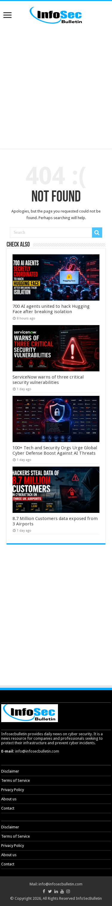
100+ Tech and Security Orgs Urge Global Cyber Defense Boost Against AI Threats (55, 450)
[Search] (97, 232)
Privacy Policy (12, 789)
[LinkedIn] (55, 891)
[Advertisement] (56, 87)
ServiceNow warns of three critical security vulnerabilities (48, 379)
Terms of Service (15, 780)
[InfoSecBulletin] (56, 14)
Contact (7, 808)
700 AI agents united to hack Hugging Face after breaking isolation (51, 309)
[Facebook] (44, 891)
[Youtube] (62, 891)
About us (8, 799)
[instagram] (68, 891)
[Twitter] (49, 891)
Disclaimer (10, 771)
